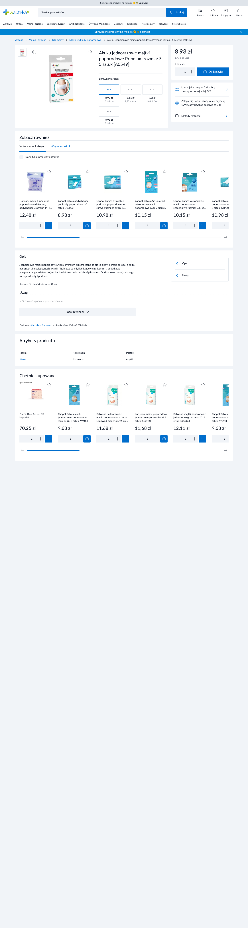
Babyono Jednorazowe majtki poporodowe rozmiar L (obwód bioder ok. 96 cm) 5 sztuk (111, 417)
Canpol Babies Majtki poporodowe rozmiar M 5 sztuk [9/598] (226, 417)
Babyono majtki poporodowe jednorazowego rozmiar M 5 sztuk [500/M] (151, 417)
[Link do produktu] (35, 199)
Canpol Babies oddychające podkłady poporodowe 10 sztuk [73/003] (73, 204)
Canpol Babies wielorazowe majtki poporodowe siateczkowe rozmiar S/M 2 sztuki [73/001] (188, 204)
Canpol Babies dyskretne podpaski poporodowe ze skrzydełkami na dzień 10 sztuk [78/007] (110, 204)
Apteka (19, 40)
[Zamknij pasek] (240, 31)
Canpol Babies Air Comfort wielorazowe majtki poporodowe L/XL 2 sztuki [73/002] (150, 204)
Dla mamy (58, 40)
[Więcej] (226, 116)
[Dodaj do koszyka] (48, 225)
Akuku (23, 359)
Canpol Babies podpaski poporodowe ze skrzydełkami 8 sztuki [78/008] (228, 204)
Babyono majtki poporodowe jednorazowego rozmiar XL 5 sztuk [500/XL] (189, 417)
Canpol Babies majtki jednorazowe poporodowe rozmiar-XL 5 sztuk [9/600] (73, 417)
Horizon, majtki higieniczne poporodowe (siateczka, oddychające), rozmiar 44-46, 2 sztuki (35, 204)
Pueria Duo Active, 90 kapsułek (31, 416)
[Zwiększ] (191, 71)
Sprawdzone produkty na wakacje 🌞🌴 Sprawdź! (124, 3)
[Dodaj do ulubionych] (90, 51)
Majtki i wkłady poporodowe (85, 40)
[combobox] (102, 12)
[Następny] (226, 237)
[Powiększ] (34, 52)
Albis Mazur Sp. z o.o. (41, 325)
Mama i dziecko (37, 40)
